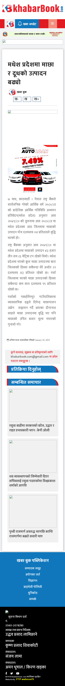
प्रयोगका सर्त (33, 574)
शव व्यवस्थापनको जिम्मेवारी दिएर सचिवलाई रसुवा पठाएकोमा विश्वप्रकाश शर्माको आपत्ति (32, 481)
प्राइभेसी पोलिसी (33, 586)
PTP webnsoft (25, 679)
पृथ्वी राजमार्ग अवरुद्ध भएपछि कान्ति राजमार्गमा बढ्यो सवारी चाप (31, 534)
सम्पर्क (32, 599)
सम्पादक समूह (33, 568)
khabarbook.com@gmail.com (30, 356)
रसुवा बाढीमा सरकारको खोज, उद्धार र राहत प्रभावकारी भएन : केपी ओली (31, 428)
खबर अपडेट (29, 24)
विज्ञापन (32, 580)
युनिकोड (32, 593)
